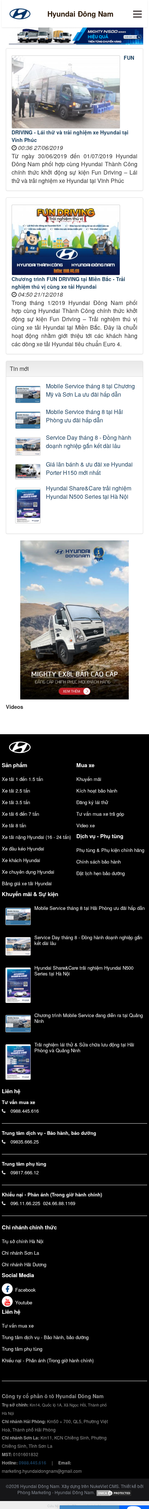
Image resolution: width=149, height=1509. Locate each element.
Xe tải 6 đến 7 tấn (20, 813)
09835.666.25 (24, 1141)
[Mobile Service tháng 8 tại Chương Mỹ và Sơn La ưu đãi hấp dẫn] (28, 394)
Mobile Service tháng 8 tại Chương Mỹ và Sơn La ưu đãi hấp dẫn (90, 390)
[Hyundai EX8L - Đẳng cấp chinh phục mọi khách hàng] (74, 619)
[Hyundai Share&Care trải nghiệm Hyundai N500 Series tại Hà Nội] (28, 505)
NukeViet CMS (104, 1486)
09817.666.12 (24, 1172)
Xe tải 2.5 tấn (16, 790)
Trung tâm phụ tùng (22, 1348)
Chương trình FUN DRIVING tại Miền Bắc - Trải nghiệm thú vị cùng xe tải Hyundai (68, 282)
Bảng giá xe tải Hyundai (27, 883)
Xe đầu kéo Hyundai (23, 848)
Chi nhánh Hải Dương (24, 1264)
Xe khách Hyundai (21, 860)
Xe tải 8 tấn (14, 825)
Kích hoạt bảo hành (96, 790)
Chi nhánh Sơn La (20, 1252)
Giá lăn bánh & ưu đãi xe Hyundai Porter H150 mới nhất (89, 468)
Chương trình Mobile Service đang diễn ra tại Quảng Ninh (88, 1018)
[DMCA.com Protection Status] (114, 1492)
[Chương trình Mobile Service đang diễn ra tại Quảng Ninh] (18, 1023)
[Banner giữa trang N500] (74, 35)
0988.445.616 (24, 1110)
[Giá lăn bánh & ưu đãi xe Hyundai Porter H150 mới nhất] (28, 472)
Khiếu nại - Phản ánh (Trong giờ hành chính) (48, 1360)
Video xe (85, 825)
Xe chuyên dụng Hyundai (28, 871)
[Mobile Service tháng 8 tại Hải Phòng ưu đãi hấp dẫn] (28, 420)
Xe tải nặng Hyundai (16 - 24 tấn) (36, 836)
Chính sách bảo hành (98, 861)
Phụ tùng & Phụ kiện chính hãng (110, 850)
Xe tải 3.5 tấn (16, 802)
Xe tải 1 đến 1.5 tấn (22, 779)
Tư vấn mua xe (18, 1325)
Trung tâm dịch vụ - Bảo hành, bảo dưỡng (45, 1337)
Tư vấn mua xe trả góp (100, 813)
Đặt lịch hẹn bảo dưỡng (100, 873)
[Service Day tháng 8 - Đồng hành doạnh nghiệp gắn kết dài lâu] (28, 446)
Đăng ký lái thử (92, 802)
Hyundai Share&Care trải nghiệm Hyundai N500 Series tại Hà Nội (88, 492)
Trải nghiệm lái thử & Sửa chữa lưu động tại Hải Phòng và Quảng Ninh (84, 1047)
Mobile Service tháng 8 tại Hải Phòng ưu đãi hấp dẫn (84, 416)
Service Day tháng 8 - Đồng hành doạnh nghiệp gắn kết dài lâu (88, 442)
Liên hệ (11, 1312)
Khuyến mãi (88, 779)
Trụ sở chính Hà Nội (22, 1241)
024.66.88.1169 (59, 1203)
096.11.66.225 (25, 1203)
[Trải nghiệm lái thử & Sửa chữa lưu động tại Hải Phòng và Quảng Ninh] (18, 1062)
